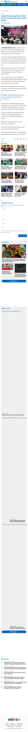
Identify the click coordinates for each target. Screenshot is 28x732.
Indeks (7, 723)
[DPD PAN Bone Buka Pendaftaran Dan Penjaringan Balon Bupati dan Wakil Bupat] (21, 175)
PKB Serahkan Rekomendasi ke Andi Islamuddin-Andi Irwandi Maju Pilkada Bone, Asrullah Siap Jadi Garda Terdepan (7, 154)
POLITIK (2, 13)
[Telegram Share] (23, 139)
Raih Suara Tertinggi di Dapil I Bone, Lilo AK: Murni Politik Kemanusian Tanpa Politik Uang (20, 195)
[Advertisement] (14, 295)
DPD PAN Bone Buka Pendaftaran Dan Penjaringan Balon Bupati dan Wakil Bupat (20, 181)
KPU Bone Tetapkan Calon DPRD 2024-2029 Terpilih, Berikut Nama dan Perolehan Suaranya (7, 181)
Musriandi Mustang (7, 22)
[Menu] (2, 1)
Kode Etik (20, 725)
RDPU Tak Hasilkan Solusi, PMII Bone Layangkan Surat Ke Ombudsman (13, 687)
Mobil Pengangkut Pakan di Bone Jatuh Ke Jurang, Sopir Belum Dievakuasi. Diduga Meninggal (14, 678)
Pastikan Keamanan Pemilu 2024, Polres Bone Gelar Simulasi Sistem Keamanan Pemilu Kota (18, 628)
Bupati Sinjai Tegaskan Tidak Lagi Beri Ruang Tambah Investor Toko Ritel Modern (15, 683)
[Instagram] (14, 720)
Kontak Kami (19, 723)
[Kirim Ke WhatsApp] (26, 139)
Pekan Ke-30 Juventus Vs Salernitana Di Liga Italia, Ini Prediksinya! (20, 275)
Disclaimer (18, 726)
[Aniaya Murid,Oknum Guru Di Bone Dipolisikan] (14, 361)
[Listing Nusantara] (10, 2)
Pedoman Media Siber (11, 725)
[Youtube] (17, 720)
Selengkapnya (13, 281)
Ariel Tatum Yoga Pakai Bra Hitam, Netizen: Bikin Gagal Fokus (14, 673)
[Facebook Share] (15, 139)
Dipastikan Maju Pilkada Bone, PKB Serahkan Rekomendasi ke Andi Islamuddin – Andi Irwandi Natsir (21, 154)
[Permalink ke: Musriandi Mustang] (2, 23)
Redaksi (12, 723)
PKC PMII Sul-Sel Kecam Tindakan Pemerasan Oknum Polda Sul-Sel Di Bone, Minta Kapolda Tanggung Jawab (7, 272)
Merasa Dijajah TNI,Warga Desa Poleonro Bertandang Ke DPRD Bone (17, 521)
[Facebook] (9, 720)
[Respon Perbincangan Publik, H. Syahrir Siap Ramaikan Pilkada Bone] (7, 188)
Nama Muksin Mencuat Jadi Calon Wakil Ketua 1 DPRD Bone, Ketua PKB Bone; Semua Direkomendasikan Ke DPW (21, 168)
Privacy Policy (10, 726)
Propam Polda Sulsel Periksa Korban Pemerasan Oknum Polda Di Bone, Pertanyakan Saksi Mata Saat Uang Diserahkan (13, 260)
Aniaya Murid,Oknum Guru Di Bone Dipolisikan (13, 414)
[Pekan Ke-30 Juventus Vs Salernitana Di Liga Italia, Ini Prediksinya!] (20, 268)
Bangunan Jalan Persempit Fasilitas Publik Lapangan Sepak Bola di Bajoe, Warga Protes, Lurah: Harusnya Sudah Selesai (15, 663)
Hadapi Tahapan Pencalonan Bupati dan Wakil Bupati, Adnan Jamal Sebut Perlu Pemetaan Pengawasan (7, 168)
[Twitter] (12, 720)
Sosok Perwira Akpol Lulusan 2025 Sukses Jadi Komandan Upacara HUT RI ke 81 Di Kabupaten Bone (15, 668)
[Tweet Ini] (18, 139)
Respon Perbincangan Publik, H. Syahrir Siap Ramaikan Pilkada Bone (7, 195)
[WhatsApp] (19, 720)
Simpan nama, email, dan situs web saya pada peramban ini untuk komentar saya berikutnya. (14, 231)
